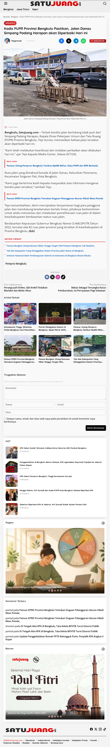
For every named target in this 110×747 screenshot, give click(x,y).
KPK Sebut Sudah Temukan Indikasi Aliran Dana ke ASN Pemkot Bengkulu (53, 448)
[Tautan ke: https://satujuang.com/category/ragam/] (103, 523)
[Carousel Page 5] (61, 590)
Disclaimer (30, 740)
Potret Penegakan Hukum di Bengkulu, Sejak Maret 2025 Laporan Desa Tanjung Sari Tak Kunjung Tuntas (54, 328)
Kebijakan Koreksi (61, 740)
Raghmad (16, 40)
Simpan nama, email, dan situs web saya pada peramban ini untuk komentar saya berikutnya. (49, 420)
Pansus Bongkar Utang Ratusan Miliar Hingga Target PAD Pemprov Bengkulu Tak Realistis (50, 245)
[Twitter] (52, 277)
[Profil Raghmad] (7, 41)
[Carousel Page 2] (52, 590)
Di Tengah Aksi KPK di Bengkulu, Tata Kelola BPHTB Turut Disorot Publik (60, 626)
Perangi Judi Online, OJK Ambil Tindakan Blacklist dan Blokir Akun (25, 287)
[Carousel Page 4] (58, 590)
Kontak (93, 740)
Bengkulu (14, 17)
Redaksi (26, 743)
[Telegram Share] (76, 40)
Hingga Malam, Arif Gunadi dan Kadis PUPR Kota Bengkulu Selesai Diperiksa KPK (56, 490)
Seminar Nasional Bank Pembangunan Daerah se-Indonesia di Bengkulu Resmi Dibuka (49, 255)
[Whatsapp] (83, 40)
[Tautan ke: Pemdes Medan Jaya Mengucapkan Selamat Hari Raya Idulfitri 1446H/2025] (55, 686)
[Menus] (5, 3)
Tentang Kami (57, 743)
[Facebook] (47, 277)
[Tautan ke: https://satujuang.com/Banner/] (103, 649)
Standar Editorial (40, 743)
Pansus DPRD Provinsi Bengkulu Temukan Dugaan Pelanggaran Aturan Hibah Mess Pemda (55, 198)
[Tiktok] (63, 277)
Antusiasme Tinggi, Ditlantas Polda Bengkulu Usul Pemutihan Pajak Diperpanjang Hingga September (19, 328)
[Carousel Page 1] (49, 590)
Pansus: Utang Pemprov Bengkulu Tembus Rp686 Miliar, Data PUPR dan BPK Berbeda (52, 165)
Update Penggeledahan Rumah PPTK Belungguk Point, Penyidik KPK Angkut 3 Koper (54, 638)
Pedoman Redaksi (11, 743)
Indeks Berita (44, 740)
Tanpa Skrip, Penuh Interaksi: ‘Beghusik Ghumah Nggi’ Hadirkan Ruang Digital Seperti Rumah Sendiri (53, 586)
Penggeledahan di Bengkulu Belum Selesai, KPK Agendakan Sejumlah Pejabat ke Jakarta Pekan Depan (61, 463)
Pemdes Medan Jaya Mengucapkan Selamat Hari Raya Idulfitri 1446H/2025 (44, 713)
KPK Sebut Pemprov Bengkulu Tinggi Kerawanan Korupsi (46, 476)
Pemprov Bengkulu (15, 263)
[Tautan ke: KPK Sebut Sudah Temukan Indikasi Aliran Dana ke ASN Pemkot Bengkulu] (12, 452)
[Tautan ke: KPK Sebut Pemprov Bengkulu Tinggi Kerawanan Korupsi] (12, 480)
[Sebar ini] (61, 40)
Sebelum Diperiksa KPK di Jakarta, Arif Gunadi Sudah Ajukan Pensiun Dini (53, 504)
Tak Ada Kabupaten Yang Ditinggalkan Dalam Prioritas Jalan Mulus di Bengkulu (45, 250)
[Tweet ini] (68, 40)
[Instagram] (58, 277)
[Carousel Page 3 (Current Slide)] (55, 591)
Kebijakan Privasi (80, 740)
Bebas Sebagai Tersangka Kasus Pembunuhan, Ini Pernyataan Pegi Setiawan (82, 287)
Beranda (6, 17)
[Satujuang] (55, 3)
